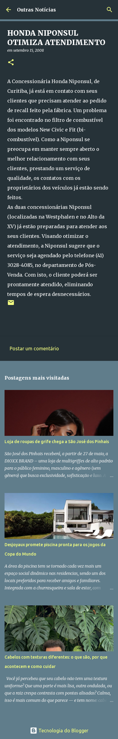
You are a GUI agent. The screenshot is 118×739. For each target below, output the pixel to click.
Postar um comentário (34, 348)
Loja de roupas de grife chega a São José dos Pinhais (57, 441)
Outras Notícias (36, 10)
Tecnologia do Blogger (62, 730)
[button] (11, 63)
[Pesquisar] (109, 9)
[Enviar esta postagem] (11, 305)
